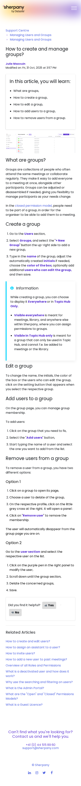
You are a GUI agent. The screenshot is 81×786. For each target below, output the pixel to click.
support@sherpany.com (40, 748)
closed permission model (33, 205)
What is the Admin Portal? (25, 688)
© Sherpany (40, 765)
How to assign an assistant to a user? (33, 647)
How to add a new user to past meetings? (36, 659)
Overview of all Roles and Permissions (33, 665)
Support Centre (17, 30)
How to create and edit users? (28, 641)
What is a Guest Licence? (24, 704)
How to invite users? (20, 653)
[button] (74, 7)
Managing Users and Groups (30, 35)
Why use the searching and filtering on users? (39, 682)
